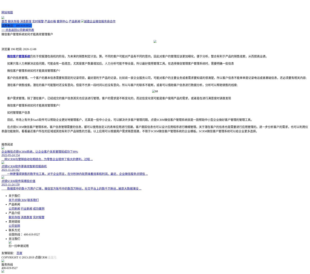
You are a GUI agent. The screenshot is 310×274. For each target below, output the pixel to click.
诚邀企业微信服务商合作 (100, 21)
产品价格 (50, 21)
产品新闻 (74, 21)
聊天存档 (13, 21)
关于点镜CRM (18, 200)
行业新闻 (26, 208)
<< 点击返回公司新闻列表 (17, 30)
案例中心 (62, 21)
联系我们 (33, 200)
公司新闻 (14, 208)
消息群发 (26, 21)
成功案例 (38, 208)
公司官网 (14, 225)
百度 (19, 253)
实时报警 (38, 21)
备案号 (52, 257)
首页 (4, 21)
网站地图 (7, 12)
